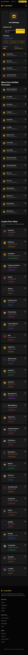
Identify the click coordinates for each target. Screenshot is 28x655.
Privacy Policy (4, 639)
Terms (2, 642)
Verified (3, 608)
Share (15, 42)
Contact (3, 636)
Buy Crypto (23, 1)
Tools (2, 626)
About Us (3, 633)
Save (7, 42)
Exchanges (4, 623)
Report (22, 42)
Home (2, 602)
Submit (3, 610)
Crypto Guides (5, 618)
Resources (4, 620)
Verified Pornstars (8, 38)
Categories (4, 605)
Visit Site (19, 30)
